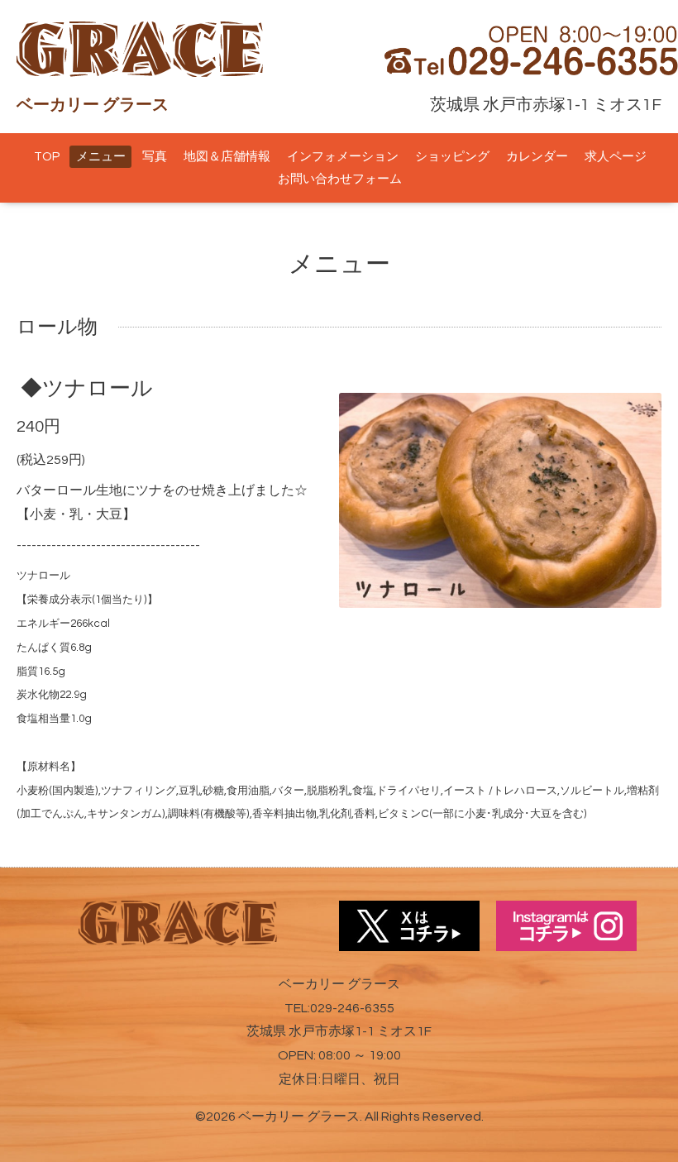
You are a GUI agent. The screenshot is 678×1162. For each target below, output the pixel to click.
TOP (47, 157)
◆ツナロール (87, 388)
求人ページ (616, 157)
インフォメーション (343, 157)
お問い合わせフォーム (340, 179)
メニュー (101, 157)
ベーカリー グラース (299, 1116)
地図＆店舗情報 (227, 157)
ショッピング (452, 157)
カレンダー (537, 157)
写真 (154, 157)
